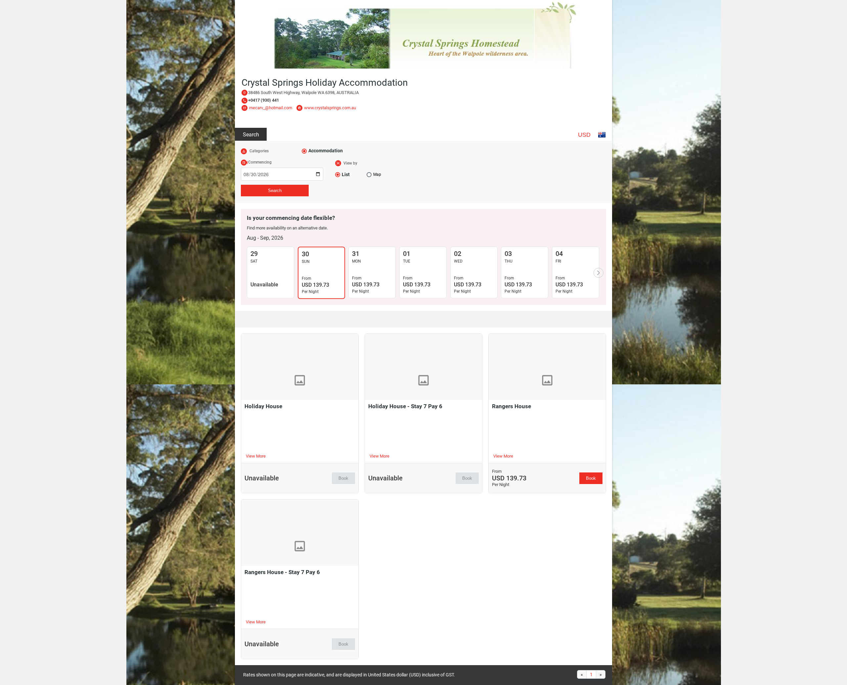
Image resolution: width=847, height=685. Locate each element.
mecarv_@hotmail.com (270, 107)
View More (256, 456)
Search (251, 134)
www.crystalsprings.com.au (330, 107)
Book (343, 478)
